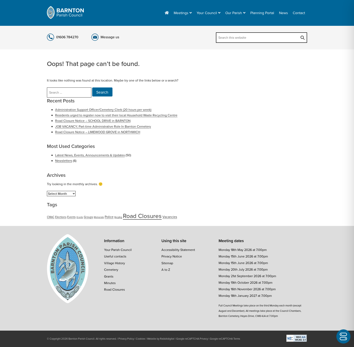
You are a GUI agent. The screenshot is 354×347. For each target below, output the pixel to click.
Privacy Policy (126, 338)
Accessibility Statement (178, 249)
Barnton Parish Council (81, 338)
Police (109, 216)
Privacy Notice (171, 256)
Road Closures (142, 215)
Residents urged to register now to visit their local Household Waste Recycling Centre (116, 115)
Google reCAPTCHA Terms (225, 338)
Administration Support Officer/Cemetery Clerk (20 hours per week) (103, 109)
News (283, 12)
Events (71, 217)
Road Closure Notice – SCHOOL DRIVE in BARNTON (92, 120)
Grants (79, 217)
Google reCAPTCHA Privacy (192, 338)
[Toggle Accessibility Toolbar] (343, 336)
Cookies (140, 338)
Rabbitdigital (167, 338)
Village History (114, 263)
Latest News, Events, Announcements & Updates (90, 155)
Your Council (207, 12)
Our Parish (233, 12)
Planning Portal (262, 12)
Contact (299, 12)
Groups (88, 217)
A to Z (165, 269)
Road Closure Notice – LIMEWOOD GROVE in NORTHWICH (97, 132)
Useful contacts (115, 256)
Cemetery (111, 269)
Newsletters (63, 160)
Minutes (110, 283)
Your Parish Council (118, 249)
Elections (60, 217)
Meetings (181, 12)
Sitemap (167, 263)
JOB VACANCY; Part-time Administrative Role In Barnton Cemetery (103, 126)
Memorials (99, 217)
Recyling (118, 217)
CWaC (50, 217)
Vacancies (169, 216)
